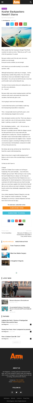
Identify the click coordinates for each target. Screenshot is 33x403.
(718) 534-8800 (20, 380)
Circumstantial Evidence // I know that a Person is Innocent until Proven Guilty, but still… (20, 309)
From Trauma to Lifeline (17, 245)
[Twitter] (16, 392)
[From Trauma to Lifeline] (6, 247)
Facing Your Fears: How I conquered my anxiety (16, 329)
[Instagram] (12, 392)
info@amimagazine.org (18, 381)
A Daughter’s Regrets (16, 261)
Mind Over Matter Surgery (18, 253)
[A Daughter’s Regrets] (6, 262)
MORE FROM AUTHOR (21, 241)
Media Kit (13, 398)
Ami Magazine (6, 20)
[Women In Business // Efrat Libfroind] (5, 302)
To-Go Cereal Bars (6, 233)
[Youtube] (20, 392)
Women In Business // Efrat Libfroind (19, 300)
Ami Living (4, 8)
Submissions (6, 398)
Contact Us (19, 398)
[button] (31, 2)
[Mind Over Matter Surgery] (6, 255)
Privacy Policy (26, 398)
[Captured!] (16, 289)
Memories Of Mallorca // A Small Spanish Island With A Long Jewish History (24, 234)
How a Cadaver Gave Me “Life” (11, 336)
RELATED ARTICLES (8, 241)
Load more (16, 342)
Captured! (6, 294)
